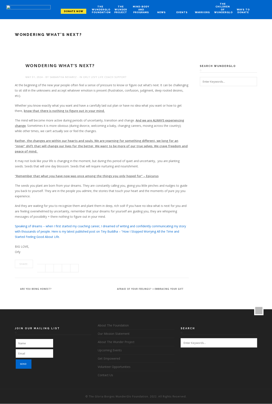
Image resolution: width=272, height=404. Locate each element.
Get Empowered (109, 358)
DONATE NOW (73, 11)
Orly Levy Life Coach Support (105, 77)
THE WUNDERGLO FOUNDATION (100, 9)
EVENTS (182, 12)
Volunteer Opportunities (114, 367)
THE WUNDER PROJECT (120, 9)
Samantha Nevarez (63, 77)
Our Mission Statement (114, 334)
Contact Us (105, 375)
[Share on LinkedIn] (74, 268)
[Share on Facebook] (41, 268)
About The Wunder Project (116, 342)
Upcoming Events (110, 350)
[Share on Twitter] (49, 268)
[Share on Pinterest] (66, 268)
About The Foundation (113, 325)
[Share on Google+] (58, 268)
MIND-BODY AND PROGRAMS (141, 9)
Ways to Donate (243, 11)
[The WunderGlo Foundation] (28, 9)
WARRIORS (202, 12)
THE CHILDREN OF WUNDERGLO (222, 8)
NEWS (161, 12)
